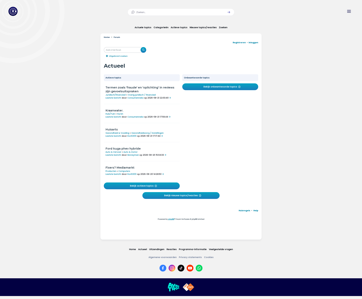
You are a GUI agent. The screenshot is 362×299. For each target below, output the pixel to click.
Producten (110, 171)
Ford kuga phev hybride (123, 148)
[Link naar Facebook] (163, 268)
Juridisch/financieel (115, 94)
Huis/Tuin (110, 113)
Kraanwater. (114, 110)
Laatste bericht (113, 97)
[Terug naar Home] (13, 11)
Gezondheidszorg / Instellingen (147, 133)
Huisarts (111, 129)
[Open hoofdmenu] (349, 11)
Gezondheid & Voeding (117, 133)
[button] (229, 12)
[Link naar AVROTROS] (173, 287)
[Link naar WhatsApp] (199, 268)
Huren (120, 113)
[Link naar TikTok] (181, 268)
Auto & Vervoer (113, 152)
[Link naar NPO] (188, 287)
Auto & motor (130, 152)
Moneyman (133, 155)
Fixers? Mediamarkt (119, 167)
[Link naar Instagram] (172, 268)
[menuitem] (244, 210)
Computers (124, 171)
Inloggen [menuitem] (253, 42)
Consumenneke (135, 97)
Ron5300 (131, 136)
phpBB (171, 219)
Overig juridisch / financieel (142, 94)
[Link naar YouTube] (190, 268)
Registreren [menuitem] (239, 42)
